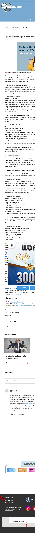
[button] (23, 288)
